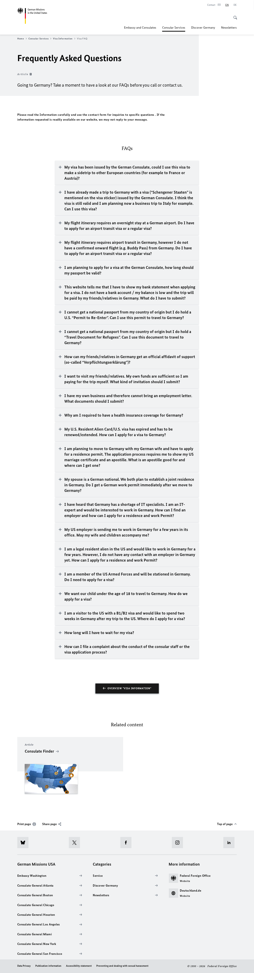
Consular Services (173, 29)
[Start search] (234, 16)
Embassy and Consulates (140, 27)
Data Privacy (24, 965)
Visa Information (63, 38)
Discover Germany (203, 27)
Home (20, 38)
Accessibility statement (79, 965)
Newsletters (229, 27)
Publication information (48, 965)
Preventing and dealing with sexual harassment (122, 965)
